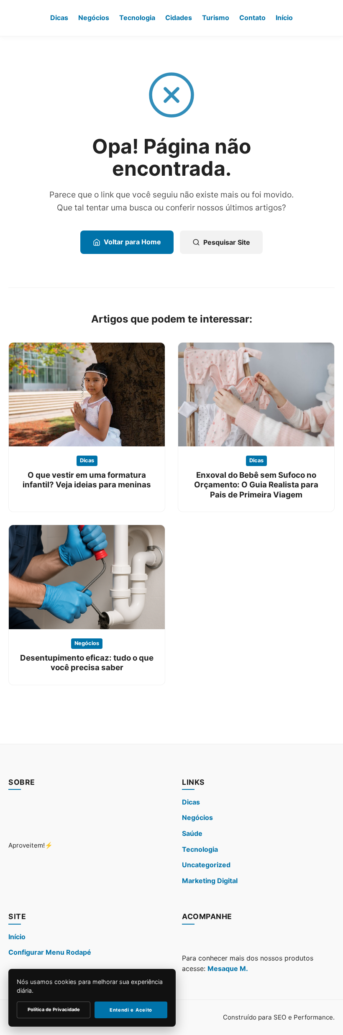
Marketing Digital (210, 880)
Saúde (192, 833)
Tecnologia (137, 17)
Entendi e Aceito (131, 1010)
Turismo (215, 17)
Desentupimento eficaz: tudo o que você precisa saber (87, 662)
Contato (252, 17)
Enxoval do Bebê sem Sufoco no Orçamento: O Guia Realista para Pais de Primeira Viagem (256, 485)
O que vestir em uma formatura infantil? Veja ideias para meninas (87, 479)
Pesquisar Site (226, 242)
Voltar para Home (132, 242)
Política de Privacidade (54, 1009)
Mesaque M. (227, 968)
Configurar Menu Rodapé (49, 952)
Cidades (178, 17)
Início (284, 17)
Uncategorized (206, 865)
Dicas (59, 17)
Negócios (93, 17)
